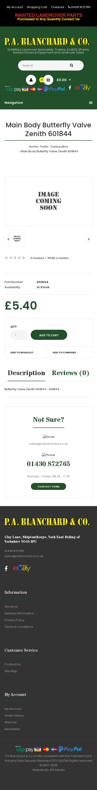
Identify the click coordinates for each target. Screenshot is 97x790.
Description (26, 373)
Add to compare (64, 352)
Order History (14, 715)
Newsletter (12, 729)
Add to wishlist (21, 352)
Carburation (59, 146)
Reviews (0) (71, 373)
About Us (11, 606)
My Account (15, 7)
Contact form (48, 486)
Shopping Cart (37, 7)
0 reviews (37, 258)
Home (33, 146)
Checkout (57, 7)
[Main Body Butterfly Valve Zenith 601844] (48, 201)
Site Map (11, 671)
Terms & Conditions (19, 627)
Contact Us (13, 664)
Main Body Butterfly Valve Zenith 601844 (49, 151)
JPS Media (57, 770)
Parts (44, 146)
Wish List (10, 722)
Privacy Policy (14, 620)
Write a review (58, 258)
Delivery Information (19, 613)
